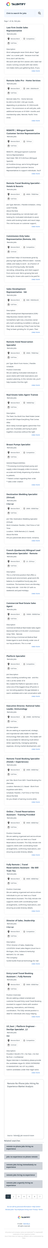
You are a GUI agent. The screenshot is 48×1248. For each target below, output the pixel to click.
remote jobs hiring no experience (20, 1175)
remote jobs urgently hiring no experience (19, 1184)
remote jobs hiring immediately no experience (21, 1166)
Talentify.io (26, 1224)
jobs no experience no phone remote (22, 1157)
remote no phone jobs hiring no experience (19, 1147)
